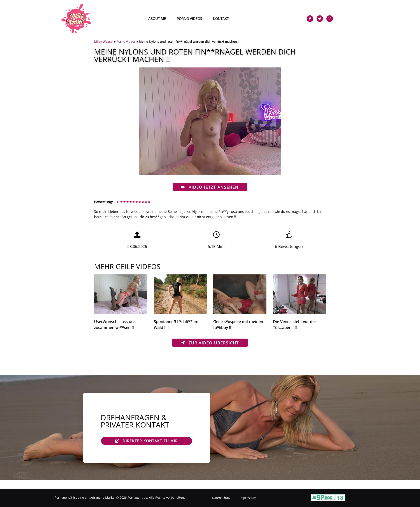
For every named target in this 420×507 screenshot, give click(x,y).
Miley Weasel (103, 41)
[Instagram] (329, 18)
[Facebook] (310, 18)
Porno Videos (189, 18)
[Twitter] (320, 18)
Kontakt (221, 18)
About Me (157, 18)
